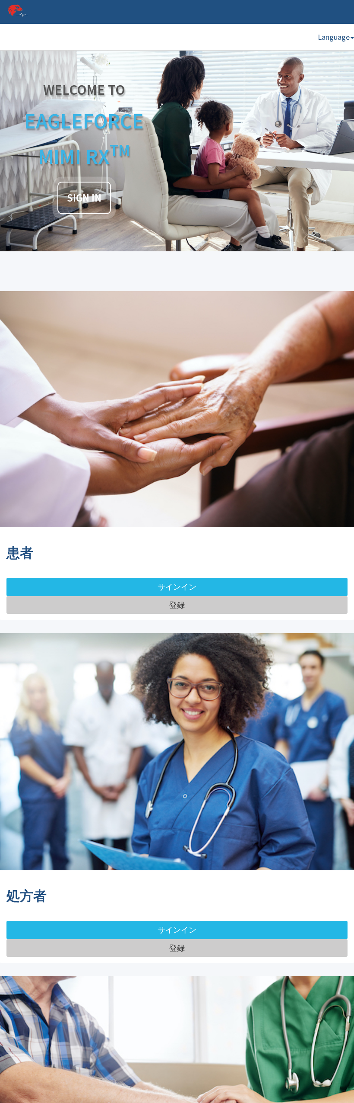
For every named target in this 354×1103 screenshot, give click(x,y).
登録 (177, 605)
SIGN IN (84, 198)
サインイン (177, 587)
